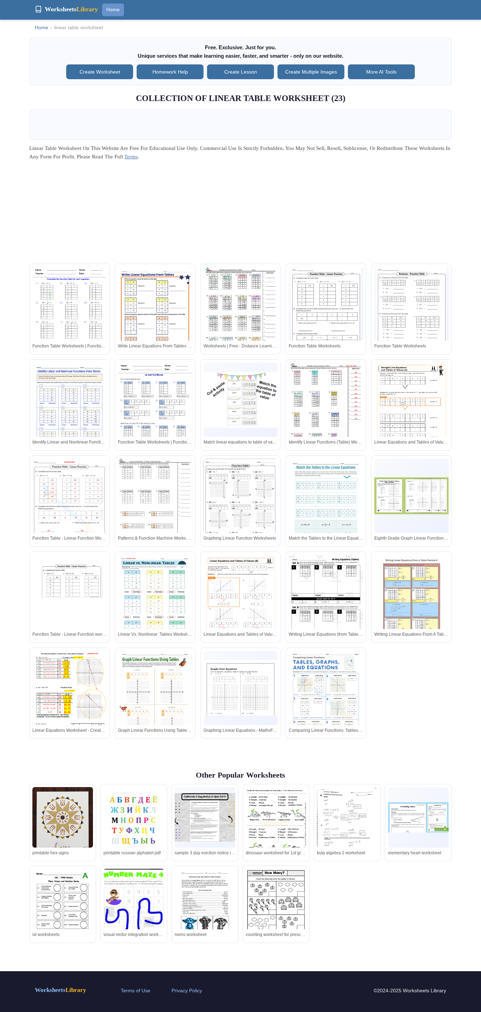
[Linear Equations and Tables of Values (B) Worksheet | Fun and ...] (241, 607)
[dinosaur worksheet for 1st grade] (276, 824)
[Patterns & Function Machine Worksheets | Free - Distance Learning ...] (155, 507)
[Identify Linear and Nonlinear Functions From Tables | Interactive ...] (69, 410)
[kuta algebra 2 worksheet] (347, 826)
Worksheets (60, 990)
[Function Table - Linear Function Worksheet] (69, 511)
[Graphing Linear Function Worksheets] (241, 511)
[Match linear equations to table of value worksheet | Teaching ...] (241, 400)
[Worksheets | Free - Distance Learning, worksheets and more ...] (241, 314)
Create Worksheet (100, 72)
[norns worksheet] (205, 908)
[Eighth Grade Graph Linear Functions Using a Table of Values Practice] (411, 495)
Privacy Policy (186, 990)
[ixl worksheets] (62, 908)
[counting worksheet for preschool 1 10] (276, 908)
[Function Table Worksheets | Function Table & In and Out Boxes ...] (69, 315)
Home (113, 9)
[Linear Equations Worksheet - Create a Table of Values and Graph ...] (69, 698)
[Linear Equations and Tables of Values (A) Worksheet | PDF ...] (411, 415)
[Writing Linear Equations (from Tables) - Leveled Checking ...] (326, 603)
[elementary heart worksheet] (418, 817)
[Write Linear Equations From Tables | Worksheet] (155, 315)
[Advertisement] (240, 214)
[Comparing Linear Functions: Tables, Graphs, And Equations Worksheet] (326, 699)
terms (131, 156)
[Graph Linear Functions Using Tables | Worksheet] (155, 699)
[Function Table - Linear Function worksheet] (69, 602)
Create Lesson (240, 72)
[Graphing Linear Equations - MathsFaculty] (241, 688)
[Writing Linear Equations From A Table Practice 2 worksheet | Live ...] (411, 602)
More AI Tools (381, 72)
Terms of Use (135, 990)
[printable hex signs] (62, 824)
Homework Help (170, 72)
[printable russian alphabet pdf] (134, 826)
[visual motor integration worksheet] (134, 909)
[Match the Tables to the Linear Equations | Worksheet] (326, 506)
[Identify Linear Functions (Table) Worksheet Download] (326, 411)
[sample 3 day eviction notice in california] (205, 817)
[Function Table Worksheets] (326, 312)
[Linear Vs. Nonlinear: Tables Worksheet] (155, 603)
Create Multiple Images (311, 72)
